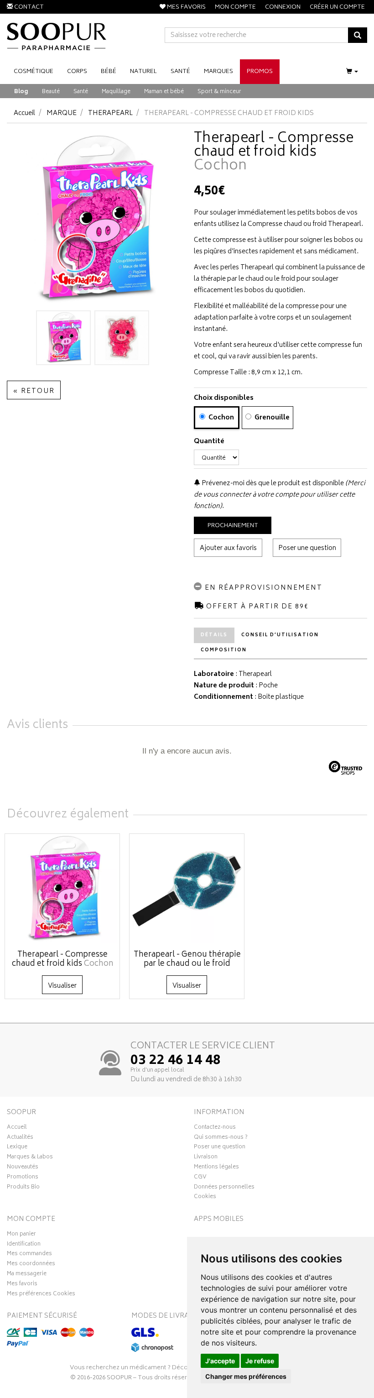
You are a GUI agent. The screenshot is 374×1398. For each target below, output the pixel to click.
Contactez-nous (215, 1128)
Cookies (205, 1198)
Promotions (22, 1178)
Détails (214, 635)
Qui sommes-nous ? (221, 1138)
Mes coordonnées (31, 1265)
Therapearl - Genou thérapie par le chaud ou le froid (187, 959)
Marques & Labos (30, 1158)
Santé (80, 92)
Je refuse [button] (259, 1361)
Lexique (17, 1148)
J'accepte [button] (220, 1361)
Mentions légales (216, 1168)
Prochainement (233, 526)
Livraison (206, 1158)
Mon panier (21, 1235)
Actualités (20, 1138)
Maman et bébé (164, 92)
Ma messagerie (27, 1275)
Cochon (220, 418)
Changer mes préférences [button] (245, 1376)
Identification (24, 1245)
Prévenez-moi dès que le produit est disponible (272, 483)
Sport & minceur (219, 92)
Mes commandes (29, 1255)
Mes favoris (22, 1285)
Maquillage (116, 92)
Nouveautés (22, 1168)
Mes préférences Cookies (41, 1295)
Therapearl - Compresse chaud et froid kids (63, 959)
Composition (224, 650)
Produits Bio (23, 1188)
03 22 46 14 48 (175, 1061)
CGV (200, 1178)
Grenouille (271, 418)
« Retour (34, 391)
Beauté (51, 92)
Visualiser (62, 986)
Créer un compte (337, 7)
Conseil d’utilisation (280, 635)
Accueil (24, 113)
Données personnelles (224, 1188)
